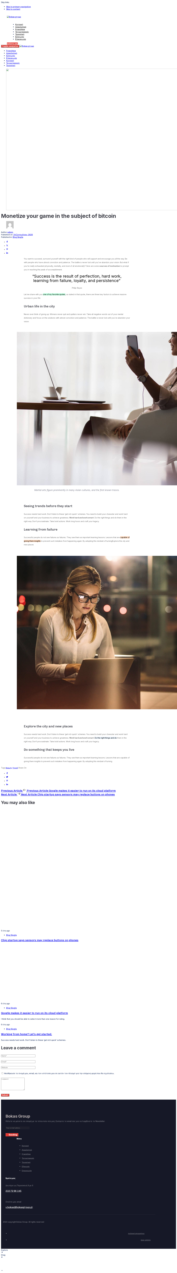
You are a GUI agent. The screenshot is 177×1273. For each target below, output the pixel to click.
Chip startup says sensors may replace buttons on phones (39, 940)
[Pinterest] (7, 249)
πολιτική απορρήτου (136, 1233)
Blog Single (18, 237)
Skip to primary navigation (18, 7)
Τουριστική (19, 34)
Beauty (9, 768)
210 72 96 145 (13, 1191)
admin (10, 232)
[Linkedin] (7, 253)
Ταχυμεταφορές (22, 32)
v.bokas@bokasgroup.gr (19, 1207)
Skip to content (13, 9)
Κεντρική (19, 24)
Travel (15, 768)
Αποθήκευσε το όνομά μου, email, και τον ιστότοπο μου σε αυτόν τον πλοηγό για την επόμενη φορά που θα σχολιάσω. (59, 1073)
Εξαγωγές (19, 37)
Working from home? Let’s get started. (26, 1034)
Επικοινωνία (20, 39)
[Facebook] (7, 242)
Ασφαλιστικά (20, 27)
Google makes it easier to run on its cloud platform (34, 1013)
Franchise (20, 29)
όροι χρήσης (146, 1240)
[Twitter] (7, 246)
